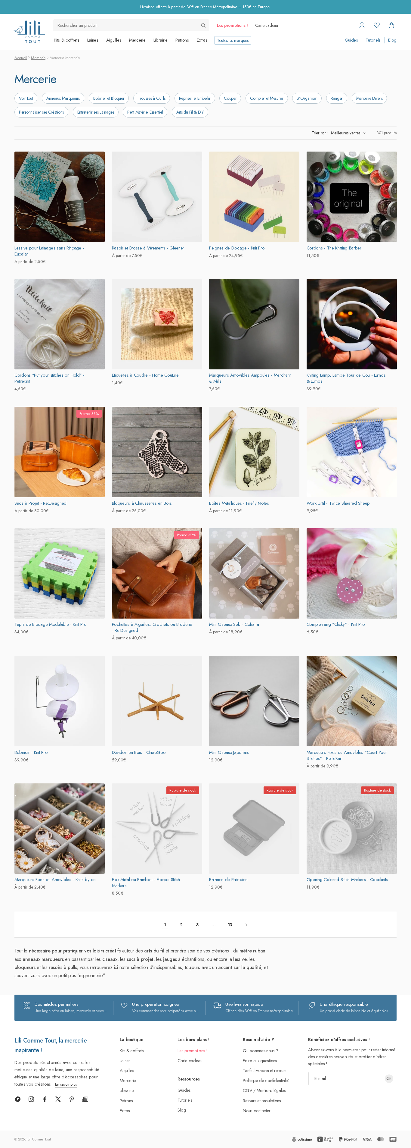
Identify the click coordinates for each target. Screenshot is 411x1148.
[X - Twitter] (58, 1099)
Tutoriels (373, 40)
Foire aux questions (260, 1060)
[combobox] (131, 25)
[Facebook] (44, 1099)
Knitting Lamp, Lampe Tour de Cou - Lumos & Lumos (346, 378)
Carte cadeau (266, 25)
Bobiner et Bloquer (109, 98)
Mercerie (137, 40)
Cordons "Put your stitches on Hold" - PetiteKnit (49, 378)
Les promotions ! (232, 25)
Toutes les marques (233, 40)
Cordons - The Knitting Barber (334, 247)
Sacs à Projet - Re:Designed (40, 503)
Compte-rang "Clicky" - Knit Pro (336, 624)
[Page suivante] (246, 924)
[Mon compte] (362, 25)
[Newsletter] (85, 1099)
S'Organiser (307, 98)
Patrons (182, 40)
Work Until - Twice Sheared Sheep (338, 503)
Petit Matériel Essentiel (145, 112)
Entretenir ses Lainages (95, 112)
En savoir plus (66, 1084)
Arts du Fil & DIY (190, 112)
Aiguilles (113, 40)
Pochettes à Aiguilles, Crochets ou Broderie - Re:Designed (152, 627)
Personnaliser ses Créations (41, 112)
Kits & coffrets (66, 40)
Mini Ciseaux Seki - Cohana (234, 624)
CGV (247, 1090)
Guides (351, 40)
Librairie (160, 40)
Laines (92, 40)
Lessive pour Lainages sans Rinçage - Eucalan (49, 250)
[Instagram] (31, 1099)
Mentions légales (271, 1090)
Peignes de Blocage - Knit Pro (236, 247)
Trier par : (320, 133)
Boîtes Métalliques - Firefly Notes (239, 503)
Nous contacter (256, 1110)
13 (230, 924)
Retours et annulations (262, 1100)
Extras (202, 40)
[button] (391, 25)
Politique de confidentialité (266, 1080)
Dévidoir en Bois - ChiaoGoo (139, 752)
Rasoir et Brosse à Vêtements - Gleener (148, 247)
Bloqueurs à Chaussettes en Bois (142, 503)
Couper (230, 98)
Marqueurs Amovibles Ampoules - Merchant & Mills (249, 378)
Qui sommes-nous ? (260, 1050)
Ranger (337, 98)
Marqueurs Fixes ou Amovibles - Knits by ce (54, 880)
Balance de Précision (228, 880)
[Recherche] (203, 25)
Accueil (20, 58)
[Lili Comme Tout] (29, 31)
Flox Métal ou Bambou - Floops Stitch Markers (146, 883)
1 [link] (165, 924)
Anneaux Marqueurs (63, 98)
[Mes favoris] (376, 25)
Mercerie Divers (369, 98)
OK (388, 1078)
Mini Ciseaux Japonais (229, 752)
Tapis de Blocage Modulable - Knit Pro (50, 624)
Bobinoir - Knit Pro (31, 752)
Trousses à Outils (151, 98)
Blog (392, 40)
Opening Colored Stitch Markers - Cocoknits (347, 880)
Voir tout (26, 98)
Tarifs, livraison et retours (264, 1070)
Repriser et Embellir (195, 98)
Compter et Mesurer (266, 98)
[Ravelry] (17, 1099)
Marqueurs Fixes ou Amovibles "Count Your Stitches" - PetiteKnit (347, 755)
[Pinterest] (71, 1099)
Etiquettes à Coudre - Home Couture (145, 375)
